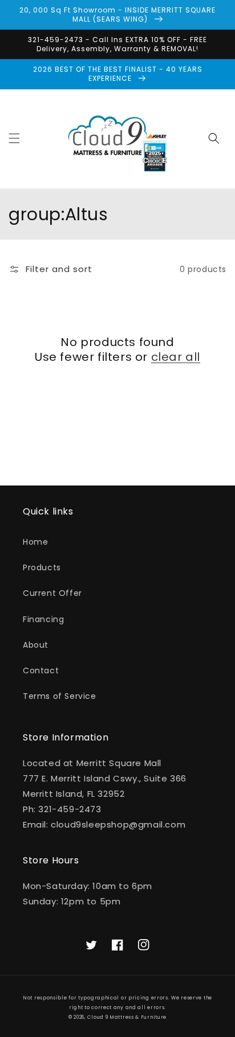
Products (42, 567)
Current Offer (52, 593)
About (35, 645)
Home (35, 542)
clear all (175, 356)
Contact (41, 670)
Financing (43, 619)
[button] (14, 138)
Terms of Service (59, 696)
